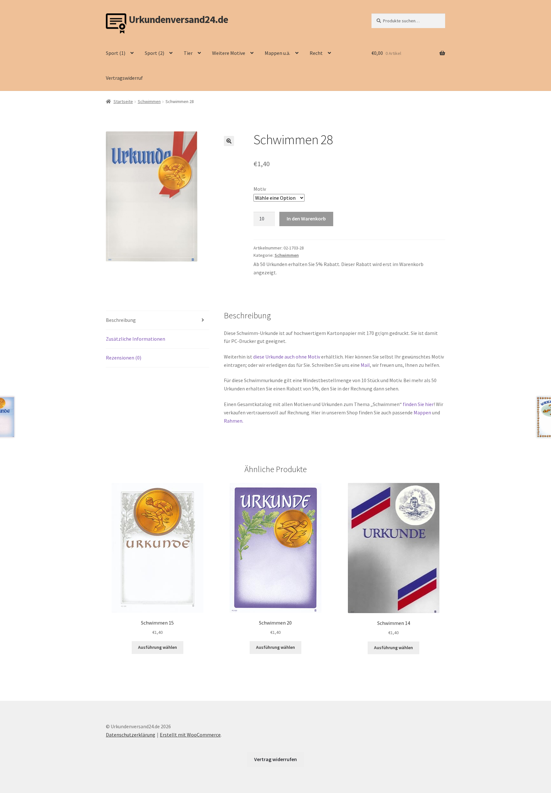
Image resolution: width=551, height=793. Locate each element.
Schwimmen (149, 101)
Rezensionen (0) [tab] (123, 357)
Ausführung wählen (157, 647)
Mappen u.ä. (277, 53)
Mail (365, 365)
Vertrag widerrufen (275, 759)
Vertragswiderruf (124, 78)
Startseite (123, 101)
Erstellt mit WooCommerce (190, 734)
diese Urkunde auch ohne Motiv (286, 356)
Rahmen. (233, 421)
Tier (188, 53)
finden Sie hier (418, 404)
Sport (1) (115, 53)
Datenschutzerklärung (130, 734)
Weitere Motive (228, 53)
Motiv (259, 189)
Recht (316, 53)
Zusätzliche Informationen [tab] (135, 339)
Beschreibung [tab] (121, 320)
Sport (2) (154, 53)
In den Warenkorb (306, 218)
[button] (229, 141)
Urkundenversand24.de (178, 19)
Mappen (423, 412)
